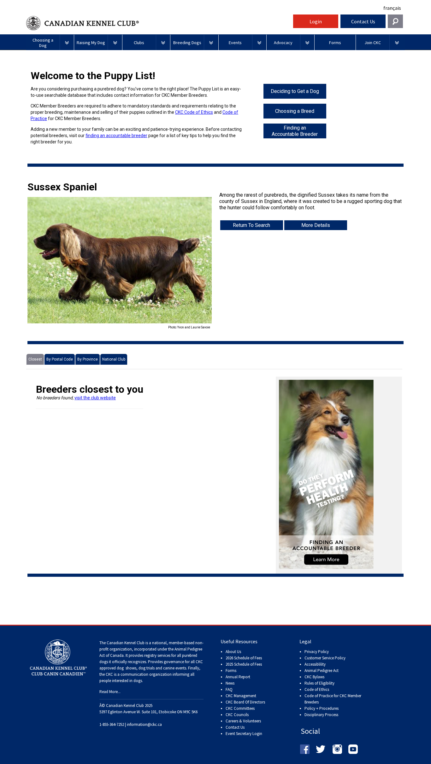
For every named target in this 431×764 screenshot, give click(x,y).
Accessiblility (315, 664)
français (392, 8)
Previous (18, 263)
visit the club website (95, 397)
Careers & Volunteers (243, 721)
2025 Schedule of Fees (244, 664)
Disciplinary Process (321, 714)
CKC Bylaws (314, 677)
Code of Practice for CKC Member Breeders (332, 699)
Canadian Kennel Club (158, 23)
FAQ (229, 689)
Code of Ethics (316, 689)
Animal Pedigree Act (321, 670)
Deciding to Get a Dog (295, 91)
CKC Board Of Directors (245, 702)
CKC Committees (240, 708)
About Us (233, 651)
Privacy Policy (316, 651)
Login (316, 21)
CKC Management (241, 695)
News (230, 683)
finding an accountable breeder (116, 135)
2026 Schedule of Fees (244, 658)
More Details (315, 225)
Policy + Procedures (321, 708)
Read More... (110, 691)
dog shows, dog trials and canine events (151, 668)
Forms (231, 670)
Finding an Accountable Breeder (295, 131)
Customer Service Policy (324, 658)
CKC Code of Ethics (194, 112)
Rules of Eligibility (319, 683)
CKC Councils (237, 714)
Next (221, 263)
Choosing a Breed (294, 111)
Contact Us (363, 21)
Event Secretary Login (244, 733)
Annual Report (238, 677)
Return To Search (251, 225)
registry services (156, 655)
